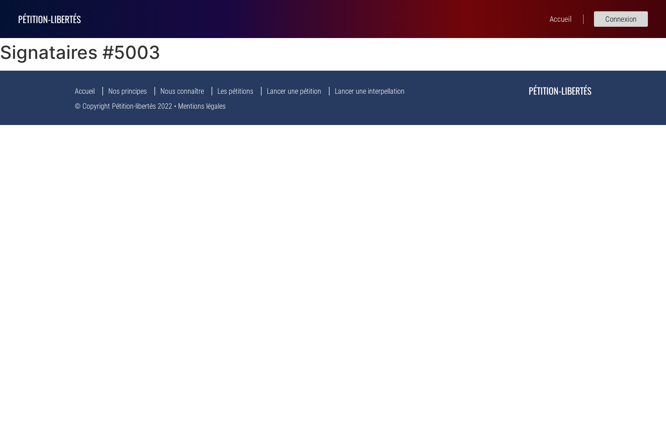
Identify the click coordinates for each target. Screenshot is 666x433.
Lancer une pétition (294, 91)
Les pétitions (235, 91)
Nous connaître (182, 91)
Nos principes (127, 91)
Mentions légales (202, 106)
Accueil (85, 91)
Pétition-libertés (49, 19)
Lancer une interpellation (370, 91)
